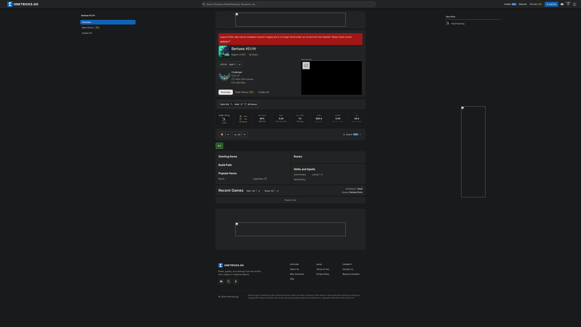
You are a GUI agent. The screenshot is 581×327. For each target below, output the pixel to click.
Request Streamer (351, 274)
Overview (225, 92)
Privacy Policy (322, 274)
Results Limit (290, 200)
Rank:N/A (223, 115)
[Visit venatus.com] (356, 90)
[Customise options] (574, 4)
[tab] (238, 104)
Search (352, 134)
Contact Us (348, 269)
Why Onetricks (297, 274)
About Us (294, 269)
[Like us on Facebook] (236, 281)
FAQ (292, 279)
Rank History (244, 92)
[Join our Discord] (221, 281)
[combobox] (234, 134)
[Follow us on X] (228, 281)
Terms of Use (322, 269)
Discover (523, 4)
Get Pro (552, 4)
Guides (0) (264, 92)
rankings (224, 41)
